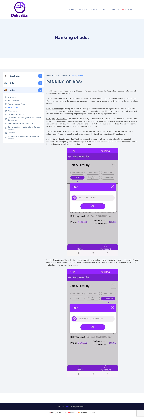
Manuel (57, 76)
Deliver (65, 76)
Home (48, 76)
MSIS (68, 407)
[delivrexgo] (19, 9)
